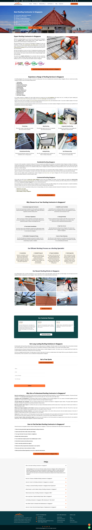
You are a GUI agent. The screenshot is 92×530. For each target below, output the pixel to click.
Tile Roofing (19, 82)
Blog (56, 3)
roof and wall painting (34, 100)
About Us (71, 518)
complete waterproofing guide (28, 180)
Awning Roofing (20, 87)
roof (19, 98)
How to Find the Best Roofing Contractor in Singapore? (46, 424)
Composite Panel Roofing (22, 84)
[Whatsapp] (89, 527)
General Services (20, 93)
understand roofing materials (26, 396)
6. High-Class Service (61, 225)
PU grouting (28, 98)
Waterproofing (42, 3)
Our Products (50, 3)
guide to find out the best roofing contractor (32, 426)
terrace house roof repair (49, 172)
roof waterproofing (26, 44)
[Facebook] (71, 0)
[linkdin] (75, 0)
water (21, 98)
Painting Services (20, 92)
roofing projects (19, 273)
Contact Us (61, 3)
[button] (17, 326)
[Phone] (89, 525)
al (47, 100)
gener (46, 100)
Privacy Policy (72, 520)
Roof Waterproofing (67, 151)
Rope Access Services (21, 91)
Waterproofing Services (21, 90)
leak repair (44, 98)
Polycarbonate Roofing (21, 86)
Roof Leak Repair (20, 88)
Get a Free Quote (46, 359)
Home (30, 3)
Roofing (34, 3)
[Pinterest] (77, 0)
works (49, 100)
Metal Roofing (19, 83)
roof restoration (39, 98)
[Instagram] (73, 0)
